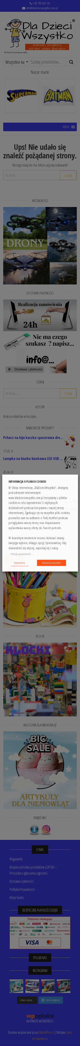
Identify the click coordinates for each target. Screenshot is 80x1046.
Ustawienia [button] (19, 563)
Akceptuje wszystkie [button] (51, 563)
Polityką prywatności (21, 554)
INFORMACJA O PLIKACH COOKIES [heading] (27, 481)
